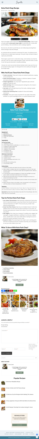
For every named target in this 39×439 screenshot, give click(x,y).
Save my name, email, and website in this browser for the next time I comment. (33, 347)
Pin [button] (20, 119)
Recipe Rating (4, 325)
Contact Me (29, 432)
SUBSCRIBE (19, 424)
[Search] (35, 358)
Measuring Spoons (7, 134)
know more (19, 284)
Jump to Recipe (15, 39)
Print (15, 119)
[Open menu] (2, 2)
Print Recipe (25, 39)
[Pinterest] (11, 291)
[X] (7, 291)
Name (4, 349)
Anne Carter (4, 10)
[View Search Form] (37, 2)
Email (16, 349)
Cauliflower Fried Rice (8, 268)
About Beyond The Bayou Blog (15, 432)
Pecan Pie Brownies (8, 273)
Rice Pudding (6, 271)
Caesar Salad (6, 269)
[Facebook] (3, 291)
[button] (17, 115)
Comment (5, 330)
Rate (25, 119)
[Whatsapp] (15, 291)
